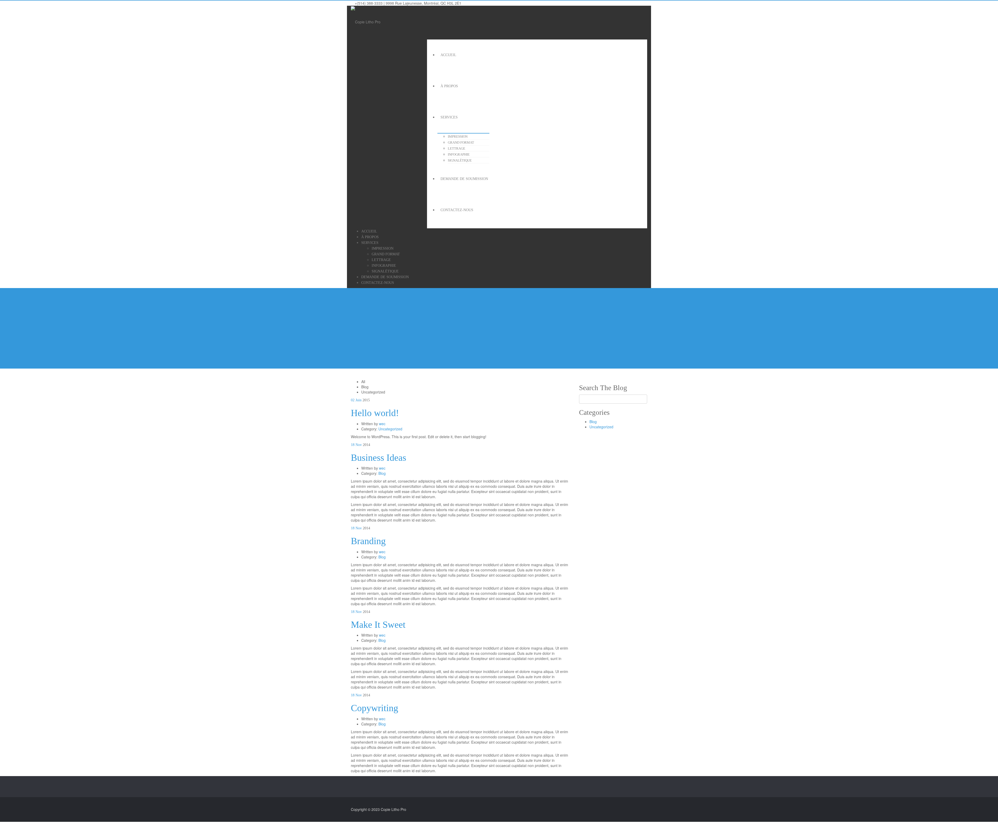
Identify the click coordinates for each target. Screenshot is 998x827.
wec (382, 423)
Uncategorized (390, 428)
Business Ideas (378, 457)
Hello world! (375, 413)
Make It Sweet (378, 624)
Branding (368, 541)
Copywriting (374, 708)
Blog (382, 473)
